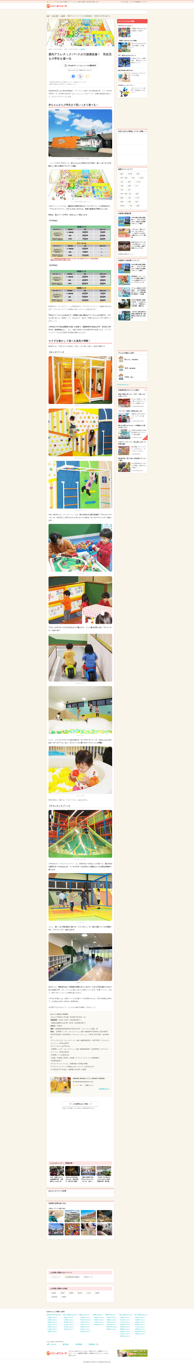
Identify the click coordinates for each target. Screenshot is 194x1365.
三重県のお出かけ (99, 1322)
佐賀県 (63, 1293)
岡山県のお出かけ (125, 1320)
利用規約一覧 (93, 1344)
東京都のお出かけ (85, 1317)
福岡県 (54, 1293)
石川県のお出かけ (69, 1324)
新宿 (129, 182)
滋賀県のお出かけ (111, 1329)
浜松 (136, 201)
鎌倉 (122, 198)
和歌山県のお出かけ (112, 1327)
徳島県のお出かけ (125, 1336)
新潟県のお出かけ (69, 1322)
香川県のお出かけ (125, 1334)
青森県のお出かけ (52, 1322)
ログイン (145, 2)
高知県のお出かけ (125, 1331)
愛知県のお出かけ (99, 1317)
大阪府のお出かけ (111, 1317)
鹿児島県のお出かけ (140, 1331)
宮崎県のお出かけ (140, 1329)
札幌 (129, 186)
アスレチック (56, 1277)
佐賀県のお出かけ (140, 1320)
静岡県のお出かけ (99, 1324)
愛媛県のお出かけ (125, 1329)
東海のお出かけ (98, 1315)
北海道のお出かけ (52, 1317)
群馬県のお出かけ (85, 1327)
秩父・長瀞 (124, 178)
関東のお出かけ (84, 1315)
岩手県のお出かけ (52, 1324)
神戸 (133, 178)
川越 (129, 201)
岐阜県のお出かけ (99, 1320)
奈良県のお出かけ (111, 1324)
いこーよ (51, 2)
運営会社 (66, 1344)
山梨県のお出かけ (69, 1320)
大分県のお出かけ (140, 1327)
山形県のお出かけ (52, 1329)
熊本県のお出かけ (140, 1324)
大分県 (89, 1293)
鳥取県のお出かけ (125, 1324)
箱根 (122, 201)
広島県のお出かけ (125, 1317)
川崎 (122, 186)
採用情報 (79, 1344)
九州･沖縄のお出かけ (140, 1315)
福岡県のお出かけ (140, 1317)
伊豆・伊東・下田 (126, 193)
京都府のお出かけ (111, 1320)
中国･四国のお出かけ (125, 1315)
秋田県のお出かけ (52, 1327)
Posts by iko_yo (123, 384)
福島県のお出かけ (52, 1331)
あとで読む (125, 2)
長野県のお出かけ (69, 1317)
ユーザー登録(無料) (135, 2)
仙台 (122, 182)
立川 (136, 186)
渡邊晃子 (83, 49)
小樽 (130, 206)
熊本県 (80, 1293)
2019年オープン (88, 1277)
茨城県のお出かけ (85, 1331)
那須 (138, 174)
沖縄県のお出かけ (140, 1334)
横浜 (122, 174)
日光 (122, 190)
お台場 (141, 178)
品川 (129, 190)
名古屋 (130, 174)
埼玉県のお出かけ (85, 1324)
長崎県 (71, 1293)
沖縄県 (64, 1297)
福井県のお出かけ (69, 1329)
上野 (129, 198)
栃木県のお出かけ (85, 1329)
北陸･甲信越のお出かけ (70, 1315)
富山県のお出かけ (69, 1327)
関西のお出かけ (110, 1315)
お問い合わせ (51, 1344)
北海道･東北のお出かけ (53, 1315)
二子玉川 (138, 182)
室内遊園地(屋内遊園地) (72, 1277)
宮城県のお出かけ (52, 1320)
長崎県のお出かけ (140, 1322)
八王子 (137, 198)
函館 (138, 206)
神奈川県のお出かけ (85, 1320)
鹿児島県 (54, 1297)
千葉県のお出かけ (85, 1322)
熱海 (137, 193)
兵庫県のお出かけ (111, 1322)
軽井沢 (123, 206)
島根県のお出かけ (125, 1327)
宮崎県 (97, 1293)
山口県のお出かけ (125, 1322)
